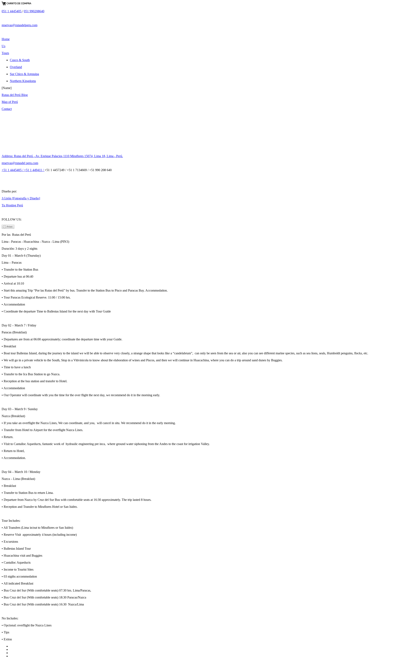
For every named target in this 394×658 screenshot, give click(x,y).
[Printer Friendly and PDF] (8, 227)
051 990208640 (34, 11)
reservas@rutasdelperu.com (19, 25)
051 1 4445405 (12, 11)
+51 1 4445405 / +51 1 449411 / (23, 170)
